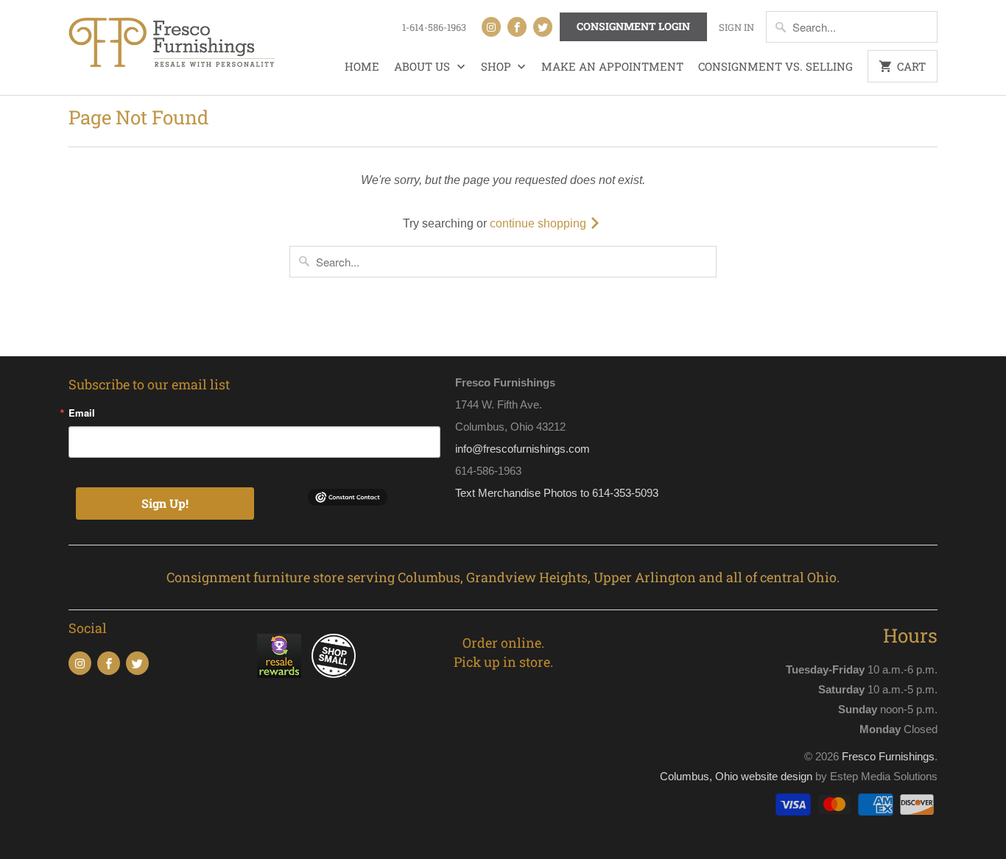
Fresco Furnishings (888, 756)
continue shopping (539, 223)
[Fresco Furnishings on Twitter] (542, 27)
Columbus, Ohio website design (736, 776)
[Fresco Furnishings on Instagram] (491, 27)
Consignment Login (633, 26)
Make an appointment (612, 66)
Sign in (736, 27)
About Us (423, 66)
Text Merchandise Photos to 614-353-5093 (556, 493)
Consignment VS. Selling (775, 66)
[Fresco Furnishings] (171, 44)
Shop (497, 66)
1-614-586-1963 (434, 27)
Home (362, 66)
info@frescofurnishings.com (522, 448)
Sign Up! (165, 503)
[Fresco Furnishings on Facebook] (517, 27)
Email (81, 412)
